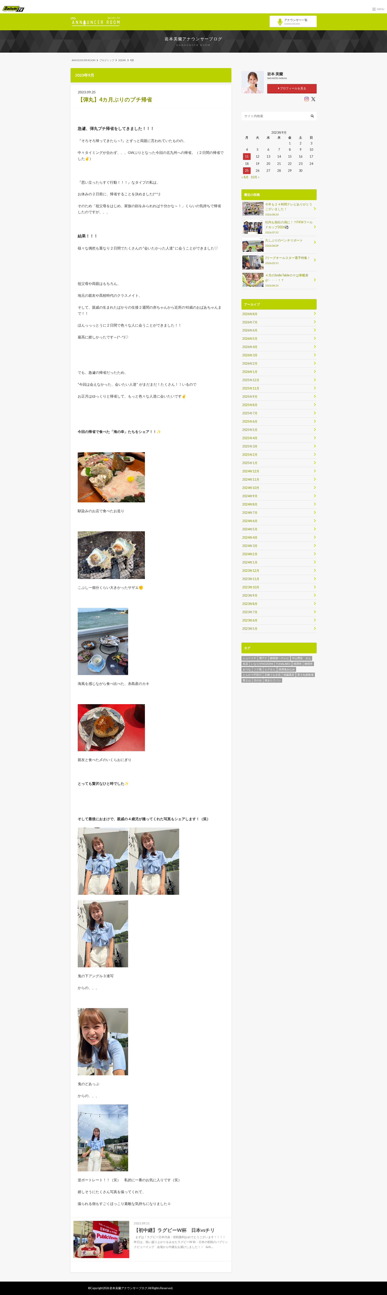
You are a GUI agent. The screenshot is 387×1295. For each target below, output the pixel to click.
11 (247, 156)
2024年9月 (250, 496)
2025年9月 (250, 396)
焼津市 (298, 663)
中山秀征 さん (301, 658)
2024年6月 (250, 521)
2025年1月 (250, 463)
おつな (247, 669)
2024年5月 (250, 529)
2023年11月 (250, 579)
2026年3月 (250, 355)
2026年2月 (250, 363)
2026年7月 (250, 322)
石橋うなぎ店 (272, 674)
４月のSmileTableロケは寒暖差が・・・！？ (286, 280)
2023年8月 (250, 604)
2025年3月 (250, 446)
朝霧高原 (289, 674)
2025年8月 (250, 405)
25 (247, 170)
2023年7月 (250, 612)
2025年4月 (250, 438)
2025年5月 (250, 430)
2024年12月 (250, 471)
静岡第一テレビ (279, 658)
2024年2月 (250, 554)
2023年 (122, 60)
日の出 (258, 680)
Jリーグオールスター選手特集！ (287, 260)
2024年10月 (250, 488)
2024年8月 (250, 504)
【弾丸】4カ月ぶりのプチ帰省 (115, 99)
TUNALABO (283, 663)
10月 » (255, 177)
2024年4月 (250, 537)
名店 (245, 663)
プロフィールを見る (292, 88)
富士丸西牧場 (305, 674)
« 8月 (245, 177)
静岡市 (309, 663)
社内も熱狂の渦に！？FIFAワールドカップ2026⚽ (289, 227)
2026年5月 (250, 338)
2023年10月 (250, 587)
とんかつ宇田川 (252, 674)
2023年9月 (250, 595)
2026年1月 (250, 372)
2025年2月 (250, 454)
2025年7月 (250, 413)
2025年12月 (250, 380)
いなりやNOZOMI (262, 663)
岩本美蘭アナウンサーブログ (193, 38)
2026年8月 (250, 314)
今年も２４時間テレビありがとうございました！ (288, 209)
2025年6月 (250, 421)
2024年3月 (250, 546)
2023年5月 (250, 628)
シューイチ (249, 658)
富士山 (247, 680)
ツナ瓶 (258, 669)
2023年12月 (250, 570)
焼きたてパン (273, 680)
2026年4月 (250, 347)
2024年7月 (250, 512)
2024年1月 (250, 562)
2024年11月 (250, 479)
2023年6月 (250, 620)
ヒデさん (270, 669)
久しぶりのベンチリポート (284, 242)
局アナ (263, 658)
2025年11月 (250, 388)
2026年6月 (250, 330)
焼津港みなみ (287, 669)
